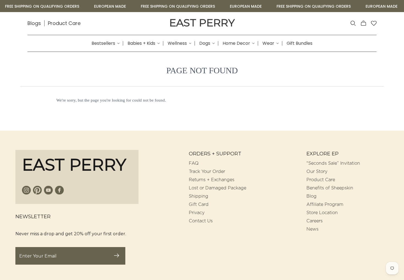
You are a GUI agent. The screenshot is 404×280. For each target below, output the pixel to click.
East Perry (202, 23)
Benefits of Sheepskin (329, 188)
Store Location (322, 213)
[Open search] (353, 23)
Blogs (34, 23)
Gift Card (199, 204)
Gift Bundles (299, 43)
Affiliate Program (324, 204)
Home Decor (236, 43)
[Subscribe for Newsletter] (116, 256)
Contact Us (201, 221)
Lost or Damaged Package (217, 188)
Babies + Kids (141, 43)
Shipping (198, 196)
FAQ (194, 163)
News (312, 229)
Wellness (177, 43)
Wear (268, 43)
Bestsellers (103, 43)
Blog (311, 196)
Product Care (64, 23)
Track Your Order (207, 171)
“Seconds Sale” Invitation (333, 163)
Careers (314, 221)
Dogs (204, 43)
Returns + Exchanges (211, 180)
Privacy (196, 213)
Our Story (316, 171)
